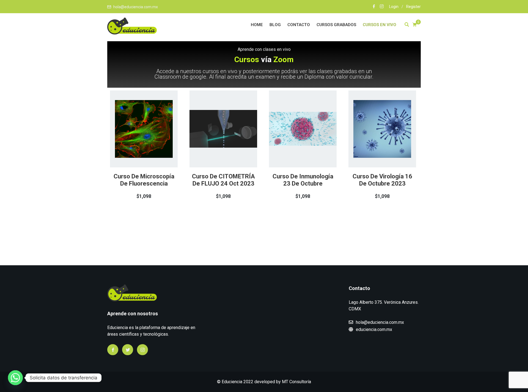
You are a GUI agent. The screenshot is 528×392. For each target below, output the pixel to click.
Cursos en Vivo (379, 24)
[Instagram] (142, 349)
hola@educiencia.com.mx (135, 7)
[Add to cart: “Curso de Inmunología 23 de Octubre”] (295, 145)
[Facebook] (112, 349)
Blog (275, 24)
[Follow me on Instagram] (382, 7)
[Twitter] (127, 349)
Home (257, 24)
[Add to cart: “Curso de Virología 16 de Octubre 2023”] (374, 145)
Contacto (298, 24)
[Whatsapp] (15, 377)
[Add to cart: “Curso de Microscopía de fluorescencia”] (136, 145)
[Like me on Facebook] (374, 7)
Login (393, 6)
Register (413, 6)
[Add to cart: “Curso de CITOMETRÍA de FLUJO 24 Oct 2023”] (215, 145)
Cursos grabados (336, 24)
